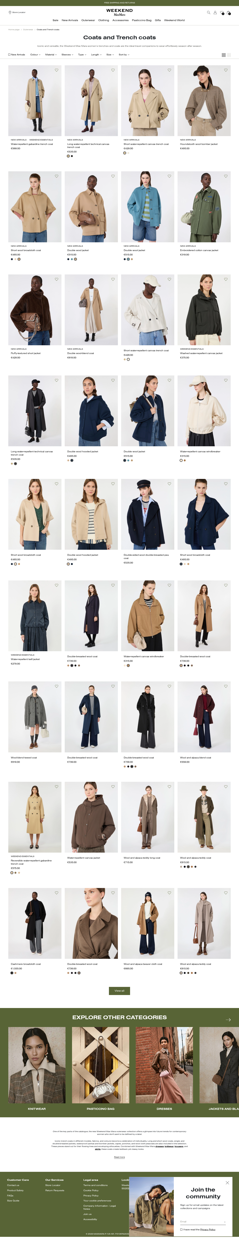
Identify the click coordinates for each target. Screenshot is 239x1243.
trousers (179, 1146)
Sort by (123, 55)
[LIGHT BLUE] (72, 259)
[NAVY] (12, 259)
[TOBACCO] (185, 460)
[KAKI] (188, 867)
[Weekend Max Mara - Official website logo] (119, 12)
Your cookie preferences (97, 1201)
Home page (14, 30)
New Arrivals (18, 55)
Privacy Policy (91, 1196)
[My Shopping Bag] (228, 12)
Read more (119, 1157)
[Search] (208, 12)
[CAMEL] (19, 259)
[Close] (227, 1183)
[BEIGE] (68, 156)
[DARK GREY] (195, 867)
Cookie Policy (91, 1191)
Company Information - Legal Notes (99, 1207)
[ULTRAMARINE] (68, 259)
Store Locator (52, 1185)
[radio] (68, 156)
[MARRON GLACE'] (79, 665)
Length (95, 55)
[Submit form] (225, 1222)
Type (81, 55)
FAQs (10, 1196)
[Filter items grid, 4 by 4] (224, 55)
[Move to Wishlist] (56, 70)
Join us (87, 1214)
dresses (159, 1146)
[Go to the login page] (215, 12)
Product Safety (15, 1191)
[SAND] (15, 259)
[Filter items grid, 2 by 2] (229, 55)
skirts (97, 1149)
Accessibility (90, 1219)
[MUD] (15, 873)
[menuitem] (56, 22)
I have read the (199, 1230)
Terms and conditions (95, 1185)
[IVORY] (128, 153)
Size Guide (13, 1201)
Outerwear (28, 30)
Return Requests (54, 1191)
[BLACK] (72, 156)
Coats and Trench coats (48, 30)
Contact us (13, 1185)
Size (108, 55)
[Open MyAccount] (218, 12)
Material (49, 55)
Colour (34, 55)
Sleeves (66, 55)
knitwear (169, 1146)
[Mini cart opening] (232, 12)
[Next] (228, 1019)
